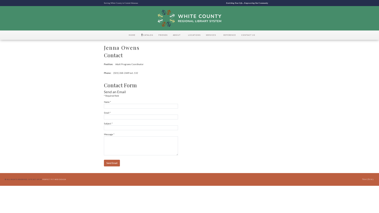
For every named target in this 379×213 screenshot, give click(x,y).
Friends (163, 35)
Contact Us (248, 35)
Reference (230, 35)
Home (132, 35)
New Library (368, 179)
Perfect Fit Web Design (54, 179)
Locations (194, 35)
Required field (111, 95)
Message (109, 134)
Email (107, 112)
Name (107, 102)
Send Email (111, 163)
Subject (108, 123)
